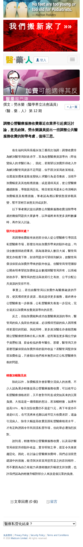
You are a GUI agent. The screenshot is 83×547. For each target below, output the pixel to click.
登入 (42, 60)
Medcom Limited (19, 538)
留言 (53, 501)
